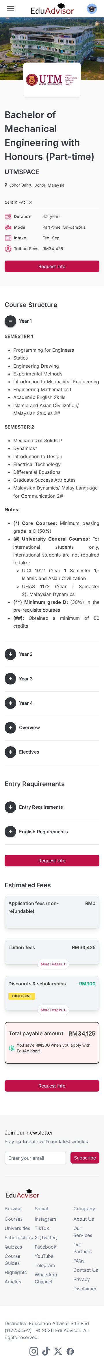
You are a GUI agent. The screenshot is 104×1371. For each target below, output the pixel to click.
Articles (13, 1282)
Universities (17, 1228)
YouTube (44, 1256)
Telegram (45, 1265)
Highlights (16, 1272)
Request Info (52, 266)
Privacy (81, 1279)
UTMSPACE (22, 172)
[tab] (52, 321)
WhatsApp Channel (46, 1278)
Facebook (46, 1247)
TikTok (42, 1228)
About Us (83, 1219)
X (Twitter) (46, 1237)
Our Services (82, 1231)
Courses (14, 1219)
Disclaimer (84, 1288)
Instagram (45, 1219)
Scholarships (19, 1237)
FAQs (78, 1261)
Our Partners (82, 1248)
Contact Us (85, 1270)
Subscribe (85, 1158)
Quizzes (13, 1247)
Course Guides (12, 1259)
